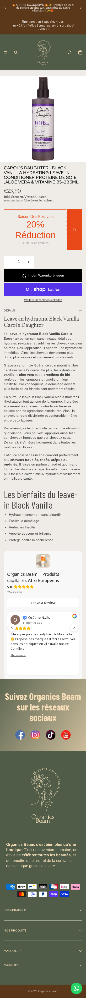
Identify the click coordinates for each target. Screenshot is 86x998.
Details (9, 310)
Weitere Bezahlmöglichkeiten (43, 300)
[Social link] (20, 735)
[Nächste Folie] (80, 8)
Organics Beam (48, 991)
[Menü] (5, 52)
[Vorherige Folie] (5, 8)
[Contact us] (76, 988)
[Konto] (69, 52)
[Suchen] (16, 52)
